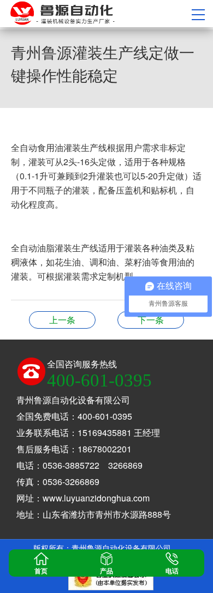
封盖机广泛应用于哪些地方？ (151, 319)
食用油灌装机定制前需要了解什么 (62, 319)
